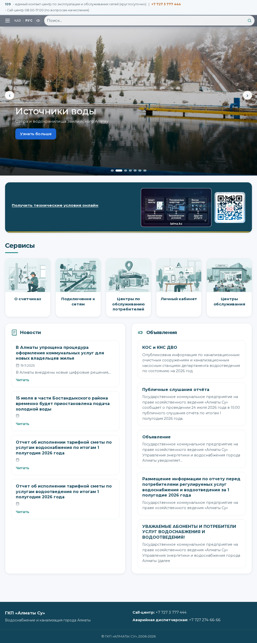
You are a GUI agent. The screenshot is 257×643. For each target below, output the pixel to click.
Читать (22, 380)
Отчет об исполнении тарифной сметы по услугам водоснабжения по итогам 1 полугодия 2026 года (64, 447)
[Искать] (249, 21)
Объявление (156, 437)
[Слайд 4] (130, 171)
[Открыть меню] (8, 21)
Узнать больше (36, 133)
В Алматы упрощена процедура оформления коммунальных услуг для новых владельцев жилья (60, 353)
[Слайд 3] (125, 171)
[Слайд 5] (135, 171)
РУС (28, 20)
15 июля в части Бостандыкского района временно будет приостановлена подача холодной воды (63, 403)
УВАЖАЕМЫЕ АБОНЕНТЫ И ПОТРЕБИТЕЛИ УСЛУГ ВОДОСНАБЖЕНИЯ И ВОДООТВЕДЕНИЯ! (189, 532)
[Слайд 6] (140, 171)
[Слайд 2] (118, 171)
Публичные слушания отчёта (175, 389)
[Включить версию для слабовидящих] (38, 20)
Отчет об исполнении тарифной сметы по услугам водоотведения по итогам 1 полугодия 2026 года (64, 491)
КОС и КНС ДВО (159, 347)
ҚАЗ (17, 20)
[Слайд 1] (112, 171)
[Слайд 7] (144, 171)
